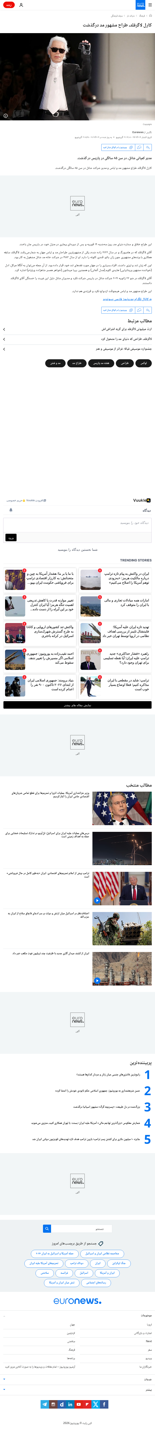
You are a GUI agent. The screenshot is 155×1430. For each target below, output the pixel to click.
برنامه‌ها (71, 1358)
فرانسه (64, 1273)
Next (149, 1341)
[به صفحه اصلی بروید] (140, 5)
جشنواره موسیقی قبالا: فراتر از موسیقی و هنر (124, 349)
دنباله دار (131, 16)
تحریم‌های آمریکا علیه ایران (43, 1263)
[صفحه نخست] (150, 16)
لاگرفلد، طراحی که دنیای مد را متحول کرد (126, 339)
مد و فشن (55, 363)
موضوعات (146, 1315)
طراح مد (77, 363)
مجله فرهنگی (117, 16)
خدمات (148, 1379)
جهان (72, 1324)
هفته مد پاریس (101, 363)
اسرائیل (84, 1273)
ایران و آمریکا (107, 1273)
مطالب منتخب (139, 785)
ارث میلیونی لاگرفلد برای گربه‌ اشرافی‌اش (127, 329)
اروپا (149, 1324)
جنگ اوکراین (119, 1263)
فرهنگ (142, 16)
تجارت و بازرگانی (143, 1333)
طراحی (125, 363)
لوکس (143, 363)
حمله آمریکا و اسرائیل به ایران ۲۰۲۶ (55, 1253)
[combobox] (77, 1229)
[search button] (47, 1229)
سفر (150, 1350)
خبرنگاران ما (145, 1367)
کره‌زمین (71, 1333)
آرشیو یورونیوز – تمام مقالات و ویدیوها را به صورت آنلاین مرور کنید (40, 1367)
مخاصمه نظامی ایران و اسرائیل (102, 1253)
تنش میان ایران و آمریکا (61, 1282)
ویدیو (149, 1358)
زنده (9, 4)
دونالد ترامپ (76, 1263)
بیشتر (149, 1390)
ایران (98, 1263)
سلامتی (45, 1273)
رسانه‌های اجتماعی (96, 1282)
